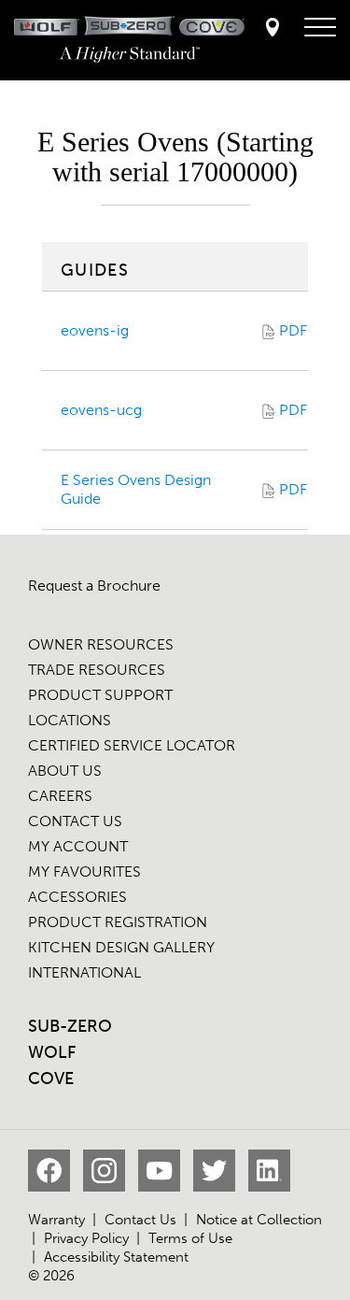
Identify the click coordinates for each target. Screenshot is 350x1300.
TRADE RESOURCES (96, 670)
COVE (51, 1078)
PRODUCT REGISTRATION (117, 922)
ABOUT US (65, 770)
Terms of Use (190, 1238)
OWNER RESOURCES (101, 644)
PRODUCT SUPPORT (100, 695)
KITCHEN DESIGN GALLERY (121, 947)
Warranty (56, 1219)
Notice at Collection (259, 1219)
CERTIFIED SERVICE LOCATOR (131, 745)
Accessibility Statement (116, 1257)
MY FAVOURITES (84, 871)
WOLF (52, 1052)
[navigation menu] (320, 28)
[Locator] (272, 28)
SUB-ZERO (70, 1026)
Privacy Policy (86, 1238)
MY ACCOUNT (78, 846)
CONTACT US (75, 821)
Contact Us (140, 1219)
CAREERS (60, 796)
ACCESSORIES (77, 897)
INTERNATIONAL (84, 972)
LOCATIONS (69, 720)
